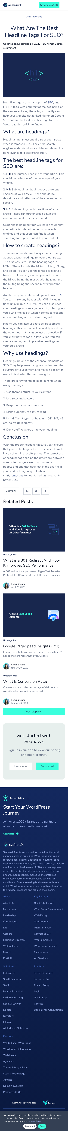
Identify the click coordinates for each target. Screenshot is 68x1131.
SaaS (6, 985)
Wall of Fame (11, 946)
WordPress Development (48, 909)
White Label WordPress (17, 1043)
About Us (8, 903)
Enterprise (9, 973)
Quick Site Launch (44, 903)
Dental (7, 1010)
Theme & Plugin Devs (15, 1067)
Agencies (8, 1061)
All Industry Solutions (15, 1028)
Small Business (12, 979)
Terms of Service (43, 973)
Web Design (41, 915)
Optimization (41, 921)
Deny (42, 1126)
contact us (16, 475)
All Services (41, 958)
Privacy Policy (41, 985)
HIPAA (7, 1022)
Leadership (9, 915)
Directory (8, 1016)
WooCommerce (43, 940)
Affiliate (7, 1080)
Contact (38, 1003)
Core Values (10, 921)
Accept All (30, 1126)
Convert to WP (42, 934)
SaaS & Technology (14, 1073)
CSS (59, 295)
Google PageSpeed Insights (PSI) (31, 646)
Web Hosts (9, 1055)
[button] (27, 491)
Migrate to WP (42, 927)
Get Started (40, 997)
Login (37, 991)
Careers (7, 934)
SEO (50, 102)
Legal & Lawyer (12, 1003)
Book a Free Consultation (48, 1010)
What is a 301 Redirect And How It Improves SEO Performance (31, 563)
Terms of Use (41, 979)
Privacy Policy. (35, 1121)
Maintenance (41, 952)
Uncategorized (34, 16)
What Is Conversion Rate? (25, 681)
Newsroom (9, 909)
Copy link (11, 491)
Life (5, 927)
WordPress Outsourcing (17, 1049)
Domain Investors (13, 1086)
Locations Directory (14, 940)
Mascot (7, 952)
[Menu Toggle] (63, 5)
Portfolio (8, 958)
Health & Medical (13, 991)
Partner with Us (12, 1092)
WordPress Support (45, 946)
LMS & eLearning (13, 997)
